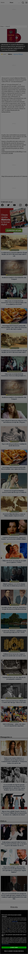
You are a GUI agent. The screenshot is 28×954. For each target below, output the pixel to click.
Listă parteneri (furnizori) (5, 944)
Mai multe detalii (14, 921)
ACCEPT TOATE (14, 947)
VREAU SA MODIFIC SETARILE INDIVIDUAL (14, 951)
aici (8, 928)
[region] (14, 932)
